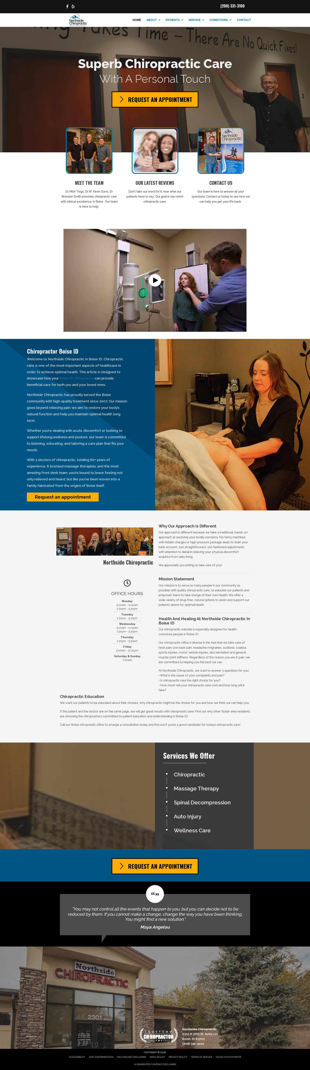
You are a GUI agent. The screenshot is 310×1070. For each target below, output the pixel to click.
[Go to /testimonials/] (155, 166)
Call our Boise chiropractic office (82, 724)
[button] (155, 280)
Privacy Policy (178, 1057)
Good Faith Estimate (228, 1057)
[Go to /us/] (89, 169)
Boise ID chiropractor (77, 378)
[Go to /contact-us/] (220, 166)
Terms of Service (201, 1057)
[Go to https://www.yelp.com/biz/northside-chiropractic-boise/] (73, 7)
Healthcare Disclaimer (131, 1057)
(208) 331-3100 (232, 6)
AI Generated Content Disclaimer (155, 1064)
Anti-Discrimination (101, 1057)
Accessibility (77, 1057)
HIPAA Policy (157, 1057)
